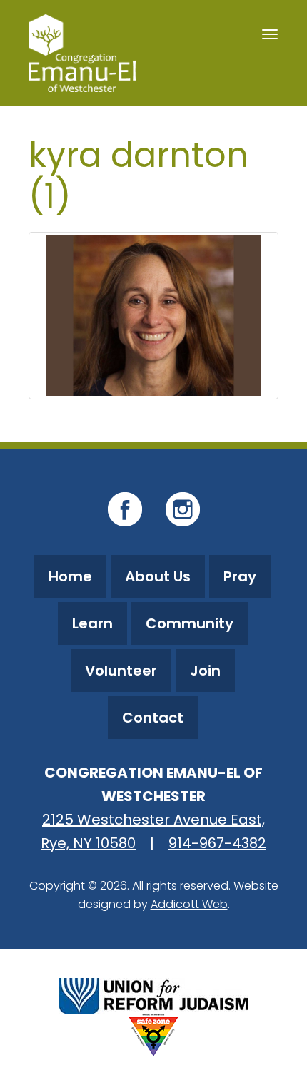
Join (205, 671)
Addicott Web (189, 904)
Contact (152, 718)
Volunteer (121, 671)
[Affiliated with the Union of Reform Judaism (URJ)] (153, 994)
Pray (239, 576)
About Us (158, 576)
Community (189, 623)
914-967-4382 (217, 843)
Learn (92, 623)
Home (70, 576)
